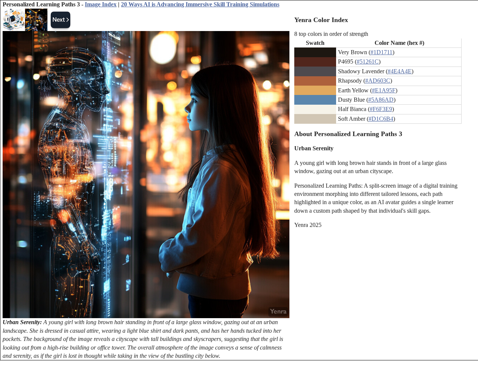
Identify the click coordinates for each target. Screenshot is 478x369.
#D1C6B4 (381, 119)
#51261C (368, 61)
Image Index (101, 4)
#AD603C (377, 80)
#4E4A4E (400, 71)
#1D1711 (381, 52)
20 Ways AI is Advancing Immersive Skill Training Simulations (200, 4)
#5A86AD (381, 99)
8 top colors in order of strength (331, 34)
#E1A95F (383, 90)
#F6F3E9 (381, 109)
